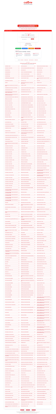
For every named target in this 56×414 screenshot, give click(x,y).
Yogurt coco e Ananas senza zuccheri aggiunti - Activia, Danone (43, 177)
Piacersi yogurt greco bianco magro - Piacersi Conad (26, 395)
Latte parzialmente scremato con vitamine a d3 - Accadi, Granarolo (26, 117)
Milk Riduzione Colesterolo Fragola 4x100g (25, 304)
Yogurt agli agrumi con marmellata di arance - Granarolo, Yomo (43, 139)
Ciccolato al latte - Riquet (7, 130)
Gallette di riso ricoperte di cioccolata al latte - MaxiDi (10, 225)
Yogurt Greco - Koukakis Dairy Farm (40, 223)
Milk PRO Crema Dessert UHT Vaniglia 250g (25, 244)
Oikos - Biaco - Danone (23, 366)
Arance (33, 27)
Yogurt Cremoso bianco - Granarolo (40, 183)
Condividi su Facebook (24, 48)
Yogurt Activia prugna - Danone (40, 135)
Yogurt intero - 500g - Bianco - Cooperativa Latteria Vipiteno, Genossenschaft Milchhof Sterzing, (43, 302)
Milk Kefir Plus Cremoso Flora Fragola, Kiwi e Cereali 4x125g (27, 211)
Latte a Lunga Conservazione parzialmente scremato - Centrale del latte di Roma (11, 355)
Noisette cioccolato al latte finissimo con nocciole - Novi (27, 364)
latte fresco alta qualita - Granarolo (8, 397)
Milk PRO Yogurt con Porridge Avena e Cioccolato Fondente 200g (27, 276)
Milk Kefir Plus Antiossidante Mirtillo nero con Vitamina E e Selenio (27, 204)
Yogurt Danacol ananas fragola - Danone (41, 197)
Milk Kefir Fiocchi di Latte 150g (24, 189)
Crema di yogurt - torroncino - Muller (9, 183)
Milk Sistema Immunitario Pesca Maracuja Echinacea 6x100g (27, 307)
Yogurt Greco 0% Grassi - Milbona (40, 238)
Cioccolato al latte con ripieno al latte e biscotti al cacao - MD (11, 135)
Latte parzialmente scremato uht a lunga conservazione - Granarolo (27, 119)
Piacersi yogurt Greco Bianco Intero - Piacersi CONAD (26, 393)
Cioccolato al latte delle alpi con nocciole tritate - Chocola (11, 137)
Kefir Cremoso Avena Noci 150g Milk (9, 278)
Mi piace (25, 45)
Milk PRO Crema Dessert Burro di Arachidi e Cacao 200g (27, 238)
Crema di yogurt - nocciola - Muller (8, 177)
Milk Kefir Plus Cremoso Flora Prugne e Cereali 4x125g (26, 214)
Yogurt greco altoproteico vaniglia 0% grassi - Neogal (42, 246)
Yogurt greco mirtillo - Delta (40, 278)
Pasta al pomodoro (29, 28)
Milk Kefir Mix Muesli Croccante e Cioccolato (25, 197)
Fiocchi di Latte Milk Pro (7, 221)
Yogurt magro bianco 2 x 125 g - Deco (41, 340)
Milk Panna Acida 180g (23, 234)
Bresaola (36, 28)
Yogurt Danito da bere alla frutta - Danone (41, 202)
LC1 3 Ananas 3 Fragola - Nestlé (24, 143)
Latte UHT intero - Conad (23, 135)
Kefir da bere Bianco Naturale (8, 307)
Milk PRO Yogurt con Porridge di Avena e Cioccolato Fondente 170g (27, 280)
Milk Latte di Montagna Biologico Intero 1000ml (26, 221)
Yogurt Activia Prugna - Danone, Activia (41, 137)
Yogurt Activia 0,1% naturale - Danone (41, 130)
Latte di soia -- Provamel (7, 391)
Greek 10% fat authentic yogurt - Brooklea (9, 240)
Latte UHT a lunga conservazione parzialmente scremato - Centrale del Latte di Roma (27, 133)
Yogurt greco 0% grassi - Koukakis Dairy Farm (41, 236)
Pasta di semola (26, 27)
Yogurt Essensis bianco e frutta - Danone (41, 211)
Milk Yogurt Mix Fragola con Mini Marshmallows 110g (26, 336)
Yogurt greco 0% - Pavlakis (39, 232)
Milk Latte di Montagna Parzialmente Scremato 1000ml (26, 225)
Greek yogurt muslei (7, 242)
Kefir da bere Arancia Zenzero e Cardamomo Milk (10, 304)
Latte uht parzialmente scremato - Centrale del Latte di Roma (27, 137)
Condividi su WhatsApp (18, 48)
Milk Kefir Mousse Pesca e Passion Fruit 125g (25, 202)
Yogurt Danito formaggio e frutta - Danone (41, 204)
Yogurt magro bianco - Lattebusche (40, 338)
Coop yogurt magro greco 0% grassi (9, 141)
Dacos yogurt (6, 202)
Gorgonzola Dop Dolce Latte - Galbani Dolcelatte (10, 238)
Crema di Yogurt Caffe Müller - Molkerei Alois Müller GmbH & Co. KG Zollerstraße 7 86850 (11, 192)
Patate (26, 28)
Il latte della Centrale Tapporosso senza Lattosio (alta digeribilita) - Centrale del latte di (11, 250)
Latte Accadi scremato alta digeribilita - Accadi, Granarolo (11, 362)
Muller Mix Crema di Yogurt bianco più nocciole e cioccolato (27, 359)
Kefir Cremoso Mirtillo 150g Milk (8, 299)
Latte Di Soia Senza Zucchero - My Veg (9, 395)
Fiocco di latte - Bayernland (8, 223)
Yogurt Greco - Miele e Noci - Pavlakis (41, 227)
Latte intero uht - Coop (23, 80)
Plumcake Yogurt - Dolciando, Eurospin (25, 397)
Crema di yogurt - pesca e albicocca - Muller (9, 179)
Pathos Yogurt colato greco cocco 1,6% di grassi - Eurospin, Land (27, 387)
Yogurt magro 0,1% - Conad (40, 334)
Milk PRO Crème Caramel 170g (24, 246)
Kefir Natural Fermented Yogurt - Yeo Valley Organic (10, 342)
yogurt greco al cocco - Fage (40, 242)
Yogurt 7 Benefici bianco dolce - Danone (41, 119)
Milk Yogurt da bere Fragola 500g (24, 329)
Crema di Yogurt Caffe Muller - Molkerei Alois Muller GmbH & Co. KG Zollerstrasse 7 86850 (11, 189)
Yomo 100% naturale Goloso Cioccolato (41, 391)
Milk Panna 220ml (23, 232)
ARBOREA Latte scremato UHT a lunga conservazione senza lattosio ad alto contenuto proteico (11, 94)
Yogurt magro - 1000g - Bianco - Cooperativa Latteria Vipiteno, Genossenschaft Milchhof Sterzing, (43, 327)
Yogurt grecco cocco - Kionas (40, 221)
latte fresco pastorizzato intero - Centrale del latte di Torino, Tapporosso (11, 406)
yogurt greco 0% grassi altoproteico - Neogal (41, 240)
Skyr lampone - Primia (39, 82)
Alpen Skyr (6, 82)
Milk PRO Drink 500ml (23, 248)
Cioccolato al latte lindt (7, 139)
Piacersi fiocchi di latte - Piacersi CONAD (25, 391)
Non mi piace (30, 45)
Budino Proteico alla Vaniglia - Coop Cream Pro (10, 119)
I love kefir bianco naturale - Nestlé (8, 246)
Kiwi (19, 28)
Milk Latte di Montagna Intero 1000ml (25, 223)
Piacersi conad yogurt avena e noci (24, 389)
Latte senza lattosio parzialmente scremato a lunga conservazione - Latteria (26, 128)
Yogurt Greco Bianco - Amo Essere (40, 250)
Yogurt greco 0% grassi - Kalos (40, 234)
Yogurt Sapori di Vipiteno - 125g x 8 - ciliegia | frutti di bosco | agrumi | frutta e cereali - (43, 366)
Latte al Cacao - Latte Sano (8, 364)
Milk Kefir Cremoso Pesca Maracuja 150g (25, 185)
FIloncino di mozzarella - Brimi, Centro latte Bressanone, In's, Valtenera (11, 212)
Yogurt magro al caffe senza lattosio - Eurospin (42, 336)
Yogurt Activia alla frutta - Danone (40, 132)
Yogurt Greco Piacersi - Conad (40, 280)
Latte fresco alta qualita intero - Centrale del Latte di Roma (11, 399)
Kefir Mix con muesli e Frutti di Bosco (9, 338)
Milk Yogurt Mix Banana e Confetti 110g (25, 334)
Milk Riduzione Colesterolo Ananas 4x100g (25, 299)
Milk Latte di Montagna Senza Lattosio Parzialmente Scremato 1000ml (27, 227)
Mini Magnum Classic (23, 342)
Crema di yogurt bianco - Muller (8, 187)
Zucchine (32, 28)
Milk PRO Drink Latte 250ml (24, 250)
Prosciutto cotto (22, 28)
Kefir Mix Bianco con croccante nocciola (9, 334)
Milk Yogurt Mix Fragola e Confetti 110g (25, 338)
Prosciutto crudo (35, 27)
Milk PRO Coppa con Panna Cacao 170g (25, 236)
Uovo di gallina (23, 27)
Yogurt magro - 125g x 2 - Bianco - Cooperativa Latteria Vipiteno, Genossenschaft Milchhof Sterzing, (43, 329)
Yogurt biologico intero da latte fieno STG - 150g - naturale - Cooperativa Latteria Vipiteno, (43, 170)
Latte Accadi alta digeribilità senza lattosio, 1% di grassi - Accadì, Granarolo (11, 360)
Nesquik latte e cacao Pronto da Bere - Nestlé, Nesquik (26, 362)
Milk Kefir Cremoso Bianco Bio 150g (25, 181)
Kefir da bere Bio (7, 312)
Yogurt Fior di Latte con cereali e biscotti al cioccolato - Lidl (43, 214)
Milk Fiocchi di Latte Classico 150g (24, 172)
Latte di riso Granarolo (7, 389)
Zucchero (25, 28)
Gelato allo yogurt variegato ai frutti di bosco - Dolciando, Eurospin (11, 230)
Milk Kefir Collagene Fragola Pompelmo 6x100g (26, 179)
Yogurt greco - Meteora (39, 225)
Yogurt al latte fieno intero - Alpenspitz (41, 143)
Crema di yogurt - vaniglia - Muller (8, 185)
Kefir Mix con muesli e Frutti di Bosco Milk (9, 340)
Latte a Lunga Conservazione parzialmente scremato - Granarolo (11, 357)
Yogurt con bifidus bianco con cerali (40, 181)
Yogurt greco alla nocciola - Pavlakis (40, 244)
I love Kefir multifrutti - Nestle (8, 248)
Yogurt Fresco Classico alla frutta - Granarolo (41, 216)
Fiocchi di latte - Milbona (7, 216)
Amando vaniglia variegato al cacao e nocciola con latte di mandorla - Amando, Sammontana (11, 92)
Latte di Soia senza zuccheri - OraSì (9, 393)
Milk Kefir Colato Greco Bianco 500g (25, 177)
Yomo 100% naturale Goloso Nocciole (41, 395)
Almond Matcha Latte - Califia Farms (9, 80)
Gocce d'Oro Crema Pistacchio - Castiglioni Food (10, 236)
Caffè (29, 27)
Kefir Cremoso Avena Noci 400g (8, 280)
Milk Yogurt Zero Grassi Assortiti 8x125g (25, 340)
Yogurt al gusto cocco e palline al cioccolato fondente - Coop (43, 141)
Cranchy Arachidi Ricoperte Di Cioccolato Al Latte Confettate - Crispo (11, 143)
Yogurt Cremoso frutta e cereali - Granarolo (41, 187)
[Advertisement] (28, 10)
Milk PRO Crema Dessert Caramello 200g (25, 242)
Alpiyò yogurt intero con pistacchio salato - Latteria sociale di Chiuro (11, 85)
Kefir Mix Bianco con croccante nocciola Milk (9, 336)
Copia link (31, 48)
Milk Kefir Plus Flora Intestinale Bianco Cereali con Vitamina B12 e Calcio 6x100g (27, 219)
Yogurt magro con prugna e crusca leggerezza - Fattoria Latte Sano (43, 342)
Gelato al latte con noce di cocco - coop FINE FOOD (10, 227)
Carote (34, 28)
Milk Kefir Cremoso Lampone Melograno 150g (25, 183)
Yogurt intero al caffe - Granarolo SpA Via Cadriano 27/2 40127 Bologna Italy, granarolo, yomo (43, 320)
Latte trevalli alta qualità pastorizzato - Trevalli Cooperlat (27, 130)
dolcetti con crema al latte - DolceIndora (9, 204)
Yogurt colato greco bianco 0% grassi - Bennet (41, 179)
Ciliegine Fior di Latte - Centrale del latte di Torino (10, 132)
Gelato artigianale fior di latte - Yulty (9, 232)
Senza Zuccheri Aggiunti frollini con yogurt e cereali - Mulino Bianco (43, 78)
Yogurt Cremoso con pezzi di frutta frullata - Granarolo (42, 185)
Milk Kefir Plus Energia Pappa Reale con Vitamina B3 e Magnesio (26, 216)
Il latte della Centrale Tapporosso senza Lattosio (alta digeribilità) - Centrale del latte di (11, 253)
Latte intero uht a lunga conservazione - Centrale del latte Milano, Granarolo (27, 82)
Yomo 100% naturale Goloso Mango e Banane (42, 393)
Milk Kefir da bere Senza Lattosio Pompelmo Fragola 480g (27, 187)
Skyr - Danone (38, 80)
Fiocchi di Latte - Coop (7, 214)
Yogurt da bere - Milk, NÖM (40, 189)
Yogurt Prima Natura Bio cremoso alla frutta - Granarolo (42, 357)
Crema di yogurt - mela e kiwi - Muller (9, 172)
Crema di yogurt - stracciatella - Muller (9, 181)
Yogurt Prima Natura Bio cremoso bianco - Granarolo (42, 359)
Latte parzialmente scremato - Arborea (25, 94)
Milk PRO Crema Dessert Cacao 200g (25, 240)
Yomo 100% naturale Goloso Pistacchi (41, 397)
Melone (31, 27)
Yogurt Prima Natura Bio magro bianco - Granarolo (42, 364)
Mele (28, 27)
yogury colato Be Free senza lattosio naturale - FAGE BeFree (43, 389)
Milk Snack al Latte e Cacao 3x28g (24, 317)
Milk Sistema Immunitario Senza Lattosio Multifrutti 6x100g (27, 312)
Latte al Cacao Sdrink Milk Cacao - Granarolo (9, 366)
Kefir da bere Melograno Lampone (8, 317)
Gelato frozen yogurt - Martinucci (8, 234)
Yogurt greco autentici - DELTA (40, 248)
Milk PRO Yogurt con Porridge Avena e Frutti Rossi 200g (27, 278)
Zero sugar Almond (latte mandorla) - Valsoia (41, 399)
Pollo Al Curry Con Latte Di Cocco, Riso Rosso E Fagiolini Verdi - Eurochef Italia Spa (27, 399)
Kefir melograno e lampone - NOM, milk (9, 329)
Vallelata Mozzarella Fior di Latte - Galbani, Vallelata (42, 94)
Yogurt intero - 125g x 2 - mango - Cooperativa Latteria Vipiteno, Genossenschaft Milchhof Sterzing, (43, 297)
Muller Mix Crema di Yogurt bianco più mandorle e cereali (27, 357)
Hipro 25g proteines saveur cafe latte (9, 244)
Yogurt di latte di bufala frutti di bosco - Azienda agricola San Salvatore (43, 209)
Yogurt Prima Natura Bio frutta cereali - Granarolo (42, 362)
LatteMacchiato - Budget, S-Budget (24, 141)
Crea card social (37, 48)
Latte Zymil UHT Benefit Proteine (24, 139)
